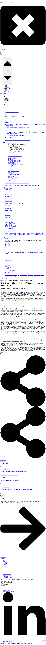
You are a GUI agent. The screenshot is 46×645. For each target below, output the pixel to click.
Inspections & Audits (12, 162)
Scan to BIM (10, 173)
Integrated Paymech (11, 163)
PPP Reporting (10, 170)
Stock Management (11, 176)
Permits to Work (11, 165)
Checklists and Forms (12, 152)
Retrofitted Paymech (11, 172)
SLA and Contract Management (14, 174)
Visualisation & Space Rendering (14, 177)
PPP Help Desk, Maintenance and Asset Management (18, 168)
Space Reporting (11, 175)
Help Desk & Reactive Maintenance (14, 160)
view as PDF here (22, 288)
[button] (23, 493)
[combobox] (6, 2)
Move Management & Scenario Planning (15, 164)
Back (4, 104)
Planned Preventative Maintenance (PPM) (15, 167)
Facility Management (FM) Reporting (15, 156)
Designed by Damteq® (28, 579)
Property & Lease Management (13, 171)
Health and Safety (11, 159)
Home (1, 280)
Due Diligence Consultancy (13, 154)
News (5, 280)
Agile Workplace (11, 150)
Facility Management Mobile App (14, 157)
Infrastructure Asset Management (14, 161)
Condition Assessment (12, 153)
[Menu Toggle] (1, 53)
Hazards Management (12, 158)
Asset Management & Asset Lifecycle (15, 151)
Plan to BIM (10, 166)
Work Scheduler (11, 178)
